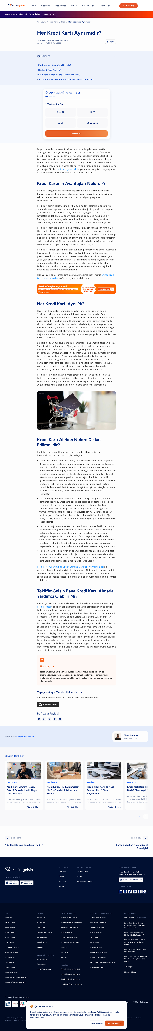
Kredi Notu (9, 917)
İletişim (79, 876)
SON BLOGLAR (129, 918)
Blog (63, 22)
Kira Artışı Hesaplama (69, 917)
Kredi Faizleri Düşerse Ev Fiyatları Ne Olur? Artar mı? (134, 934)
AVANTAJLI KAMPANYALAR (101, 914)
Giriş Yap (130, 6)
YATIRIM (40, 914)
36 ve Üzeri (92, 123)
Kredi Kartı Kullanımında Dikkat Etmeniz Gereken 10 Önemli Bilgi (70, 566)
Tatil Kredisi (94, 937)
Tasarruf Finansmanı (97, 927)
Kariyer (61, 886)
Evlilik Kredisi (95, 942)
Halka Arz (40, 947)
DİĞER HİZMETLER (68, 914)
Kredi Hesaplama (11, 972)
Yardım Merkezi (82, 871)
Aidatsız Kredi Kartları (98, 957)
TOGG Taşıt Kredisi (12, 947)
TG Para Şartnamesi (141, 1002)
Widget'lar (65, 952)
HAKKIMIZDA (64, 868)
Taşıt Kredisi (9, 942)
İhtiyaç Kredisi (10, 927)
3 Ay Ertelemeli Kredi (98, 917)
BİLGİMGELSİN (130, 914)
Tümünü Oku (34, 807)
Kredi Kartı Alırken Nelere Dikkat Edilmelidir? (59, 74)
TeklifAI (64, 957)
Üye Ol (61, 876)
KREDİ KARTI (12, 782)
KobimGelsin (41, 964)
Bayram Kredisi (95, 932)
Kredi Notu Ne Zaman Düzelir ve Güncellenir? (135, 950)
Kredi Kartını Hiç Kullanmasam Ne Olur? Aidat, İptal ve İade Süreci (135, 958)
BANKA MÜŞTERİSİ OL (45, 955)
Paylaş (111, 42)
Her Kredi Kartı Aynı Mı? (49, 70)
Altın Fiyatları (41, 922)
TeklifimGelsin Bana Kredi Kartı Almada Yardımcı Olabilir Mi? (66, 79)
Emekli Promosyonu (44, 969)
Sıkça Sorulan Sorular (85, 881)
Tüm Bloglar (128, 967)
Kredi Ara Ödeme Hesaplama (15, 982)
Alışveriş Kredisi (96, 947)
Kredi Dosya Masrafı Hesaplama (16, 977)
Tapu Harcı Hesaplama (69, 927)
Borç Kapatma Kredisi (98, 922)
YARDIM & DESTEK (84, 868)
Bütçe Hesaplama (67, 932)
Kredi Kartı (53, 22)
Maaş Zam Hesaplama (69, 937)
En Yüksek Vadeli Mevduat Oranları (103, 962)
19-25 (92, 112)
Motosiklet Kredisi (11, 952)
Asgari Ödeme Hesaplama (70, 974)
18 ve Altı (60, 112)
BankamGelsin (42, 959)
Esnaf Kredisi (9, 957)
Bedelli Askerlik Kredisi (98, 952)
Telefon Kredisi (10, 967)
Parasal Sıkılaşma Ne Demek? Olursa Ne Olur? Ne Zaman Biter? (135, 942)
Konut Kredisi (10, 932)
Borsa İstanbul (42, 942)
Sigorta (63, 947)
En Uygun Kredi (10, 922)
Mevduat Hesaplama (44, 932)
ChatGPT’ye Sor (50, 704)
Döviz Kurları (41, 917)
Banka (31, 736)
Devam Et (76, 133)
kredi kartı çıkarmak (66, 169)
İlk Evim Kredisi (10, 937)
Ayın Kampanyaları (97, 967)
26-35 (60, 123)
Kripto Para (41, 927)
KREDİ (7, 914)
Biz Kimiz (62, 881)
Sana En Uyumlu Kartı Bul (70, 969)
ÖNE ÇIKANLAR (140, 918)
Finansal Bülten (130, 972)
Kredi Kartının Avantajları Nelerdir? (54, 65)
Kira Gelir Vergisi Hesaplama (71, 922)
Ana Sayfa (41, 22)
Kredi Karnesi (44, 606)
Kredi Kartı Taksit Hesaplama (71, 984)
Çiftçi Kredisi (9, 962)
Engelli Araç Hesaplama (70, 942)
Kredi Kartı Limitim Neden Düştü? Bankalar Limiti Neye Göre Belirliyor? (134, 925)
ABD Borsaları (42, 937)
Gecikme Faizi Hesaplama (70, 979)
